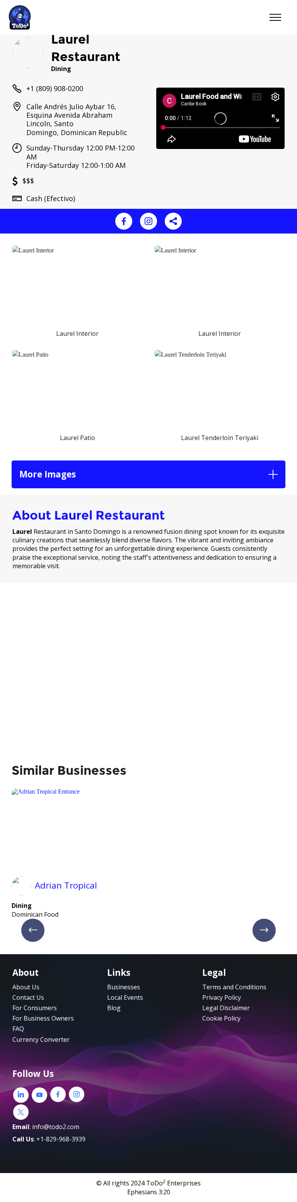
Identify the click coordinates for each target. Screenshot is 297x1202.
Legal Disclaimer (226, 1008)
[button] (148, 474)
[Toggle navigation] (276, 17)
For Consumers (34, 1008)
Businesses (123, 987)
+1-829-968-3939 (60, 1139)
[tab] (148, 474)
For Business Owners (43, 1018)
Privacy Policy (221, 997)
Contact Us (28, 997)
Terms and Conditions (234, 987)
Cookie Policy (221, 1018)
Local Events (125, 997)
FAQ (18, 1028)
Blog (114, 1008)
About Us (25, 987)
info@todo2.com (55, 1126)
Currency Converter (41, 1039)
